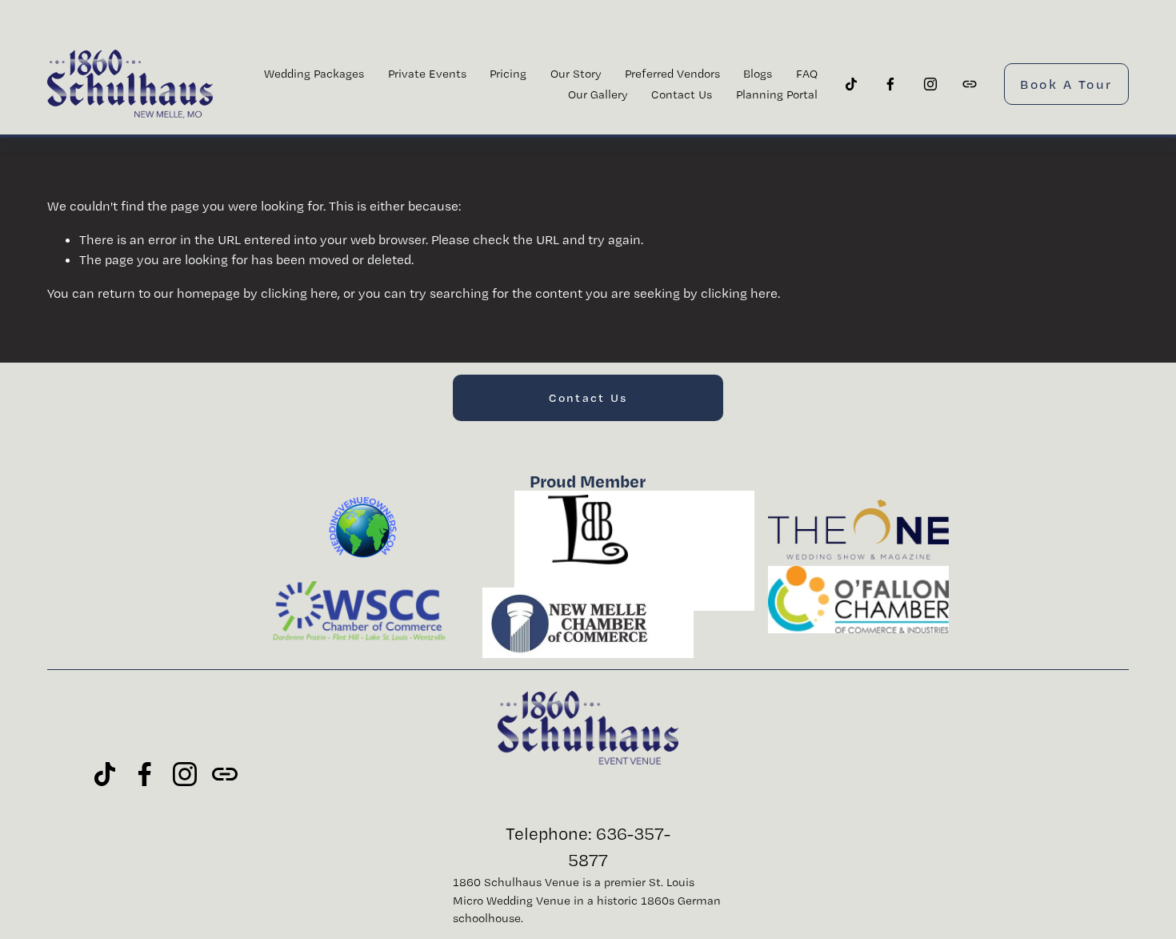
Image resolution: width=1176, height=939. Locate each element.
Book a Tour (1066, 84)
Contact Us (681, 94)
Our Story (576, 73)
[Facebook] (890, 84)
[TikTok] (851, 84)
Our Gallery (598, 94)
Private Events (427, 73)
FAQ (807, 73)
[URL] (970, 84)
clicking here (299, 293)
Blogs (757, 73)
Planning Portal (777, 94)
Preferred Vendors (672, 73)
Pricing (508, 73)
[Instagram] (930, 84)
